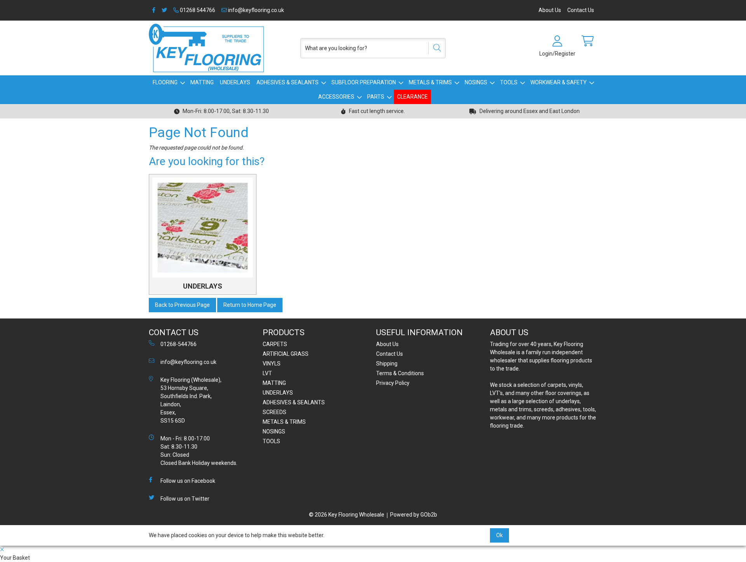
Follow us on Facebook (187, 481)
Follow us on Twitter (184, 499)
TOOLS (509, 82)
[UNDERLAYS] (202, 227)
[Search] (434, 48)
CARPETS (275, 344)
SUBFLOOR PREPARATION (363, 82)
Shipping (386, 363)
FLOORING (165, 82)
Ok (499, 535)
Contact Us (580, 10)
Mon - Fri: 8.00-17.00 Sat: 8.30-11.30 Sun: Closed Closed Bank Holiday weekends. (198, 450)
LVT (267, 373)
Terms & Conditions (400, 373)
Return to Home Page (249, 305)
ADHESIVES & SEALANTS (287, 82)
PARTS (375, 97)
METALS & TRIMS (430, 82)
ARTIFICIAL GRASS (286, 354)
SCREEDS (274, 412)
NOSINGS (476, 82)
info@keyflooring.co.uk (255, 10)
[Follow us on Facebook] (154, 10)
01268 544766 (197, 10)
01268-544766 (178, 344)
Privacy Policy (393, 383)
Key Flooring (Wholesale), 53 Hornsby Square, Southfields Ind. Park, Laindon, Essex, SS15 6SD (190, 400)
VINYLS (272, 363)
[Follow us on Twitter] (164, 10)
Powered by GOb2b (413, 515)
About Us (550, 10)
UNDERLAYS (235, 82)
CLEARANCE (412, 97)
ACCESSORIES (336, 97)
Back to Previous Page (182, 305)
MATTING (202, 82)
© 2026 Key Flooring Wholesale (346, 515)
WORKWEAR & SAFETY (558, 82)
